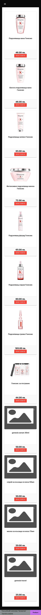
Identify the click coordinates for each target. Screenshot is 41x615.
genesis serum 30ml (20, 433)
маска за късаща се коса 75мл (20, 531)
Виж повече (20, 55)
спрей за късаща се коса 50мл (20, 482)
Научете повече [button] (7, 613)
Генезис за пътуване (20, 383)
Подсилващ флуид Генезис (20, 235)
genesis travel (20, 581)
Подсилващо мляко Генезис (20, 137)
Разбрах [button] (35, 612)
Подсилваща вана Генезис (20, 38)
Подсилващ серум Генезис (20, 285)
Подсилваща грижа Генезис (20, 334)
